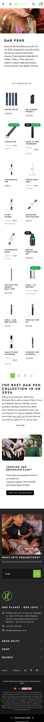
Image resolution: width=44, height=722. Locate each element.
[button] (3, 4)
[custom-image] (7, 600)
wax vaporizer (18, 416)
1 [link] (12, 375)
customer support (14, 481)
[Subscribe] (37, 574)
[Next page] (31, 375)
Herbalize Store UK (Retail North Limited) (21, 681)
